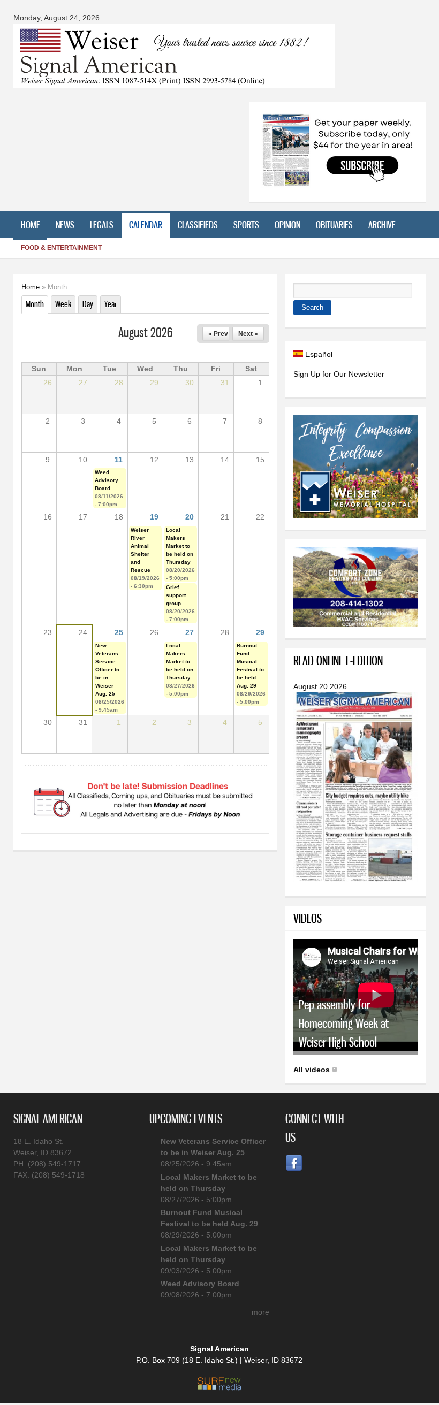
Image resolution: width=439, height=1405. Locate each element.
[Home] (174, 81)
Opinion (287, 224)
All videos (311, 1069)
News (65, 224)
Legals (101, 224)
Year (110, 304)
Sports (246, 224)
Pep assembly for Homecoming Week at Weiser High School (344, 1023)
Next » (248, 334)
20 (189, 517)
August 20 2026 (320, 686)
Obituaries (334, 224)
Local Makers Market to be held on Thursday (179, 546)
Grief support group (176, 595)
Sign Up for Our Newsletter (338, 374)
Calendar (145, 224)
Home (30, 224)
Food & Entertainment (61, 247)
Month (37, 304)
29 (260, 632)
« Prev (218, 334)
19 (154, 517)
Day (87, 304)
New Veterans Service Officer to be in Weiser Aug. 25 (107, 670)
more (260, 1312)
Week (63, 304)
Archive (382, 224)
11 (119, 459)
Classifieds (198, 224)
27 (189, 632)
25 (119, 632)
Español (317, 354)
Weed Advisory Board (106, 480)
